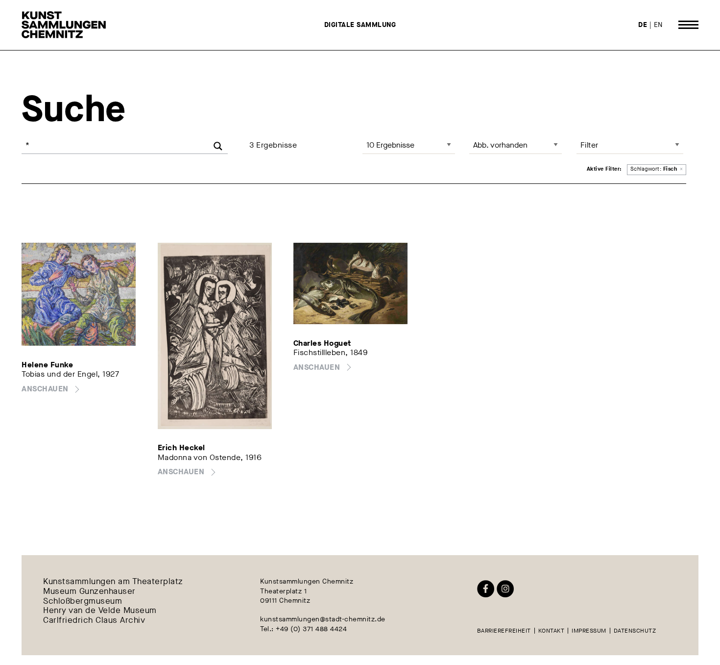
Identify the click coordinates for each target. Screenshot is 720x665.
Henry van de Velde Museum (100, 611)
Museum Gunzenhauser (89, 591)
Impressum (589, 631)
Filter (589, 145)
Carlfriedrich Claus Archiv (94, 621)
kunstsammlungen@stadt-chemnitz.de (322, 619)
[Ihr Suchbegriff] (125, 145)
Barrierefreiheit (504, 631)
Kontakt (551, 631)
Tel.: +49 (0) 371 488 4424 (303, 629)
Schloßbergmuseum (82, 601)
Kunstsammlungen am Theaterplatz (113, 582)
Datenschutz (635, 631)
